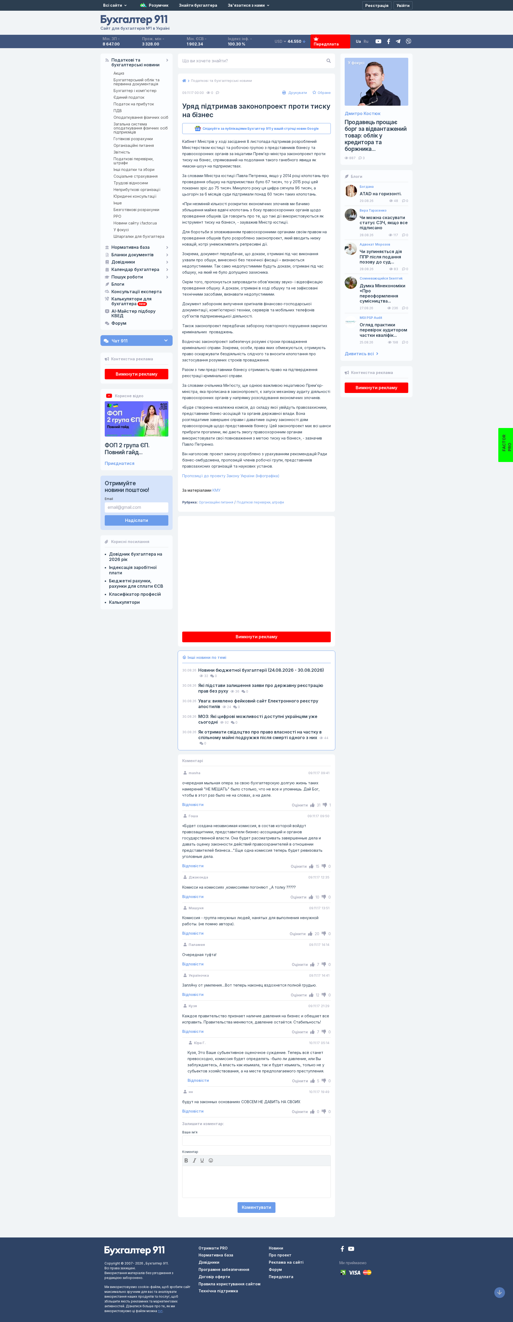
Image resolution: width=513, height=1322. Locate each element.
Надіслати (136, 520)
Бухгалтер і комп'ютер (135, 90)
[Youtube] (378, 41)
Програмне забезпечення (224, 1269)
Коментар (190, 1152)
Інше (118, 203)
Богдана (367, 187)
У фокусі (121, 229)
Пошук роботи (127, 277)
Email (109, 499)
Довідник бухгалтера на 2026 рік (135, 556)
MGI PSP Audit (371, 318)
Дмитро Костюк (362, 113)
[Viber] (409, 41)
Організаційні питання (134, 145)
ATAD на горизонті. (381, 193)
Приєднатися (119, 463)
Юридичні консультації (135, 196)
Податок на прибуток (134, 104)
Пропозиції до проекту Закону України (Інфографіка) (230, 475)
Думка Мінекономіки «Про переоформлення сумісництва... (382, 293)
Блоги (117, 284)
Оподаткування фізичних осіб (141, 117)
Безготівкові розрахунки (136, 209)
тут (160, 1311)
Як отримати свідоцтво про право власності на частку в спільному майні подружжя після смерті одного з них (260, 734)
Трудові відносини (131, 183)
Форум (118, 323)
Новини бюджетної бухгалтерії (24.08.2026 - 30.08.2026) (261, 670)
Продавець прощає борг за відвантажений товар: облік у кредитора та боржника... (376, 135)
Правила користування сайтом (230, 1284)
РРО (117, 216)
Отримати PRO (213, 1248)
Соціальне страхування (136, 176)
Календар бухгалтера (135, 269)
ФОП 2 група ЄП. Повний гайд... (127, 448)
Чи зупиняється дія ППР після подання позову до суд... (381, 256)
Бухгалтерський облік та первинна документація (137, 82)
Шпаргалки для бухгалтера (139, 236)
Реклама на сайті (286, 1262)
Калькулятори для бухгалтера (131, 301)
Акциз (119, 73)
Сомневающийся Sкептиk (381, 278)
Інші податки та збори (134, 169)
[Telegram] (398, 41)
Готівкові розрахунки (133, 138)
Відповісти (193, 805)
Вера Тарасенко (373, 210)
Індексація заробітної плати (133, 570)
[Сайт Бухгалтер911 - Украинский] (134, 1250)
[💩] (211, 1160)
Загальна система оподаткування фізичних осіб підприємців (141, 128)
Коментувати (256, 1207)
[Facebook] (389, 41)
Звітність (122, 152)
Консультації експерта (136, 291)
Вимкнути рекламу (136, 374)
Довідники (123, 262)
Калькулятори (124, 602)
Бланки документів (132, 255)
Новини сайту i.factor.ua (135, 223)
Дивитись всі (360, 353)
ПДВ (118, 110)
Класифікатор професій (135, 594)
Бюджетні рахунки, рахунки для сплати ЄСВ (136, 583)
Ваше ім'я (189, 1132)
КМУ (201, 490)
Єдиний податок (129, 97)
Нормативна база (130, 247)
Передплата (326, 44)
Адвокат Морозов (375, 244)
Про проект (280, 1255)
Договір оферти (214, 1276)
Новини (276, 1248)
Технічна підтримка (218, 1291)
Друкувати (297, 92)
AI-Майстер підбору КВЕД (133, 314)
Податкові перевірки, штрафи (134, 160)
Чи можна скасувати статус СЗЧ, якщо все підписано (384, 222)
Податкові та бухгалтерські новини (135, 62)
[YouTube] (351, 1249)
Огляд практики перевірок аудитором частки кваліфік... (383, 330)
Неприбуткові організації (137, 189)
